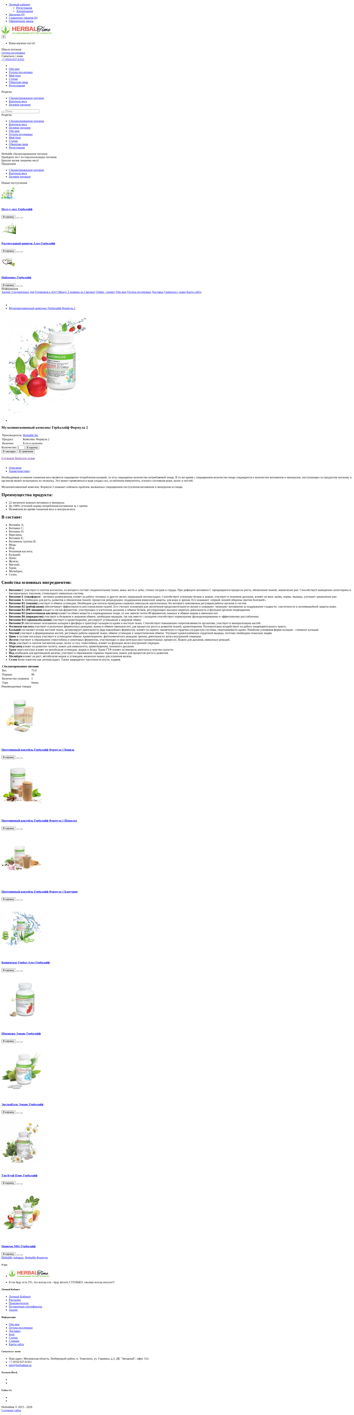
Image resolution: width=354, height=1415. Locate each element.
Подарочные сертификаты (25, 1306)
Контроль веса (18, 101)
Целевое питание (20, 104)
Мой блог (15, 75)
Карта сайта (193, 292)
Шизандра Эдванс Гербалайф (21, 1033)
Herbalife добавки (12, 1257)
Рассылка (15, 1299)
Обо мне (14, 68)
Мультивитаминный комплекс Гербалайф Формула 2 (42, 308)
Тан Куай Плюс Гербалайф (19, 1175)
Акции (13, 1309)
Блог (12, 1334)
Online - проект (105, 292)
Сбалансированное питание (26, 98)
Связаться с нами (175, 292)
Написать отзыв (24, 458)
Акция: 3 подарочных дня (17, 292)
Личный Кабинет (20, 1296)
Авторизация (24, 11)
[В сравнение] (21, 217)
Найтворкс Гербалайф (16, 277)
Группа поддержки (21, 72)
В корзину (32, 447)
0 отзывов (7, 458)
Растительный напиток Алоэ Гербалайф (28, 243)
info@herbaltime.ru (20, 1365)
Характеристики (19, 471)
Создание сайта (11, 1410)
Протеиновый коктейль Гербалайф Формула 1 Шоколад (39, 820)
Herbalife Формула (36, 1257)
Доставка (157, 292)
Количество (8, 447)
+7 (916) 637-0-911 (12, 59)
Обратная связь (18, 82)
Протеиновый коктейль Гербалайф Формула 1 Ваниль (37, 749)
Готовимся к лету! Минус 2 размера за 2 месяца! (65, 292)
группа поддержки (13, 52)
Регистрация (24, 7)
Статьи (13, 78)
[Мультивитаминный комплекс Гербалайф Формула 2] (49, 420)
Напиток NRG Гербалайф (18, 1246)
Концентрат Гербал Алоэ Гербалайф (25, 962)
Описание (15, 467)
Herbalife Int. (30, 435)
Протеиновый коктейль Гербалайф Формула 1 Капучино (39, 891)
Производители (19, 1303)
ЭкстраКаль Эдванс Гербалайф (22, 1104)
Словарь (14, 1340)
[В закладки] (17, 217)
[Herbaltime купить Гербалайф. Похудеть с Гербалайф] (29, 1276)
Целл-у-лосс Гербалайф (16, 209)
